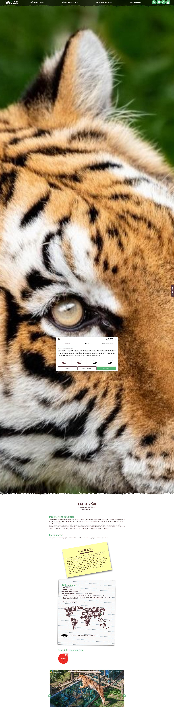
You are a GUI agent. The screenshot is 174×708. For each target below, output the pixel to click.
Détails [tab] (87, 343)
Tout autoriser (106, 368)
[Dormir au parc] (163, 2)
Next (124, 695)
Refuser (67, 368)
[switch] (79, 363)
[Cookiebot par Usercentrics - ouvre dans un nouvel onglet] (107, 339)
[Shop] (168, 2)
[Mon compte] (154, 2)
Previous (49, 695)
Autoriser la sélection (87, 368)
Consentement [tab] (66, 343)
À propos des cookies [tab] (107, 343)
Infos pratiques (172, 290)
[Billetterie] (158, 2)
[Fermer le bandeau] (115, 339)
